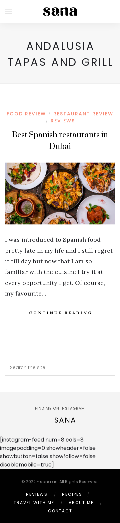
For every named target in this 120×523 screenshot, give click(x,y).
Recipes (72, 494)
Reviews (63, 120)
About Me (81, 502)
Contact (60, 511)
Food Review (26, 113)
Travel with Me (34, 502)
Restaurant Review (83, 113)
